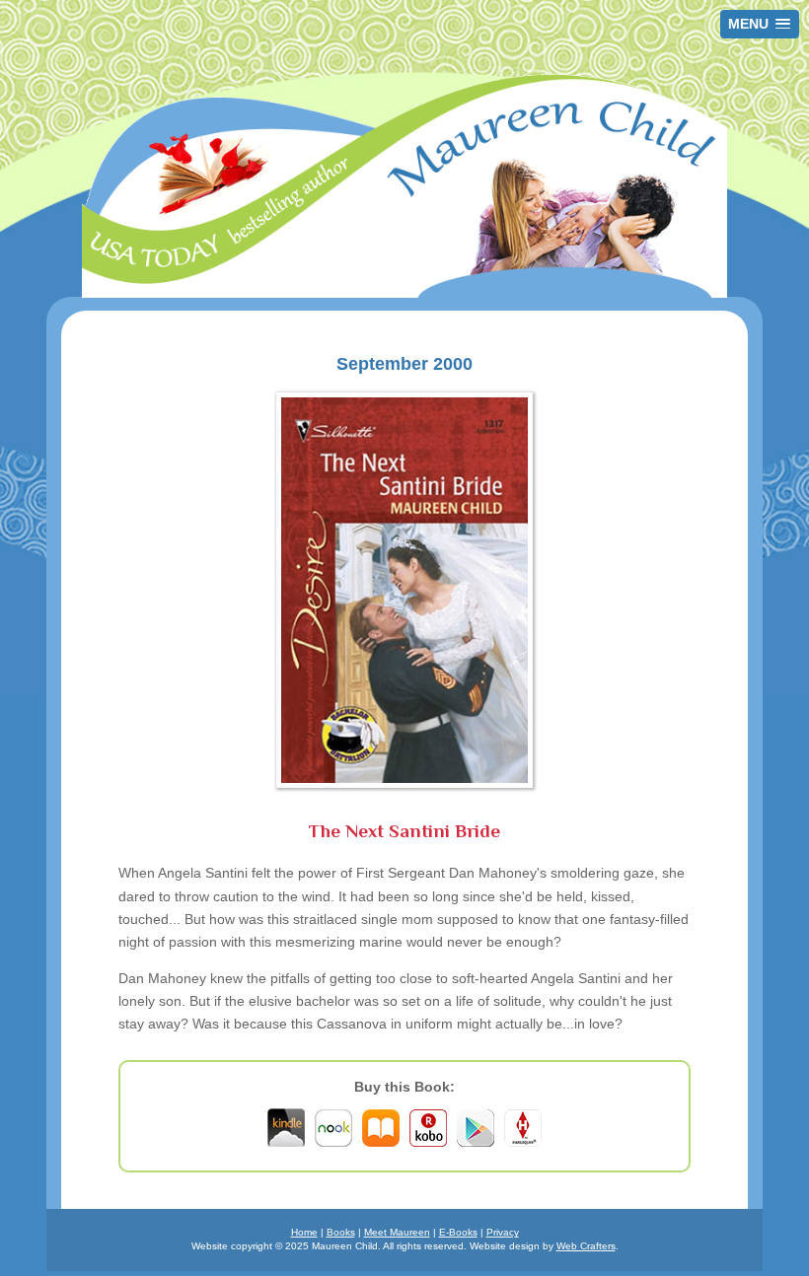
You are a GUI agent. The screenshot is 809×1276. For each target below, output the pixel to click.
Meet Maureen (397, 1232)
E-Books (458, 1232)
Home (304, 1232)
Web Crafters (586, 1246)
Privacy (502, 1232)
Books (341, 1232)
